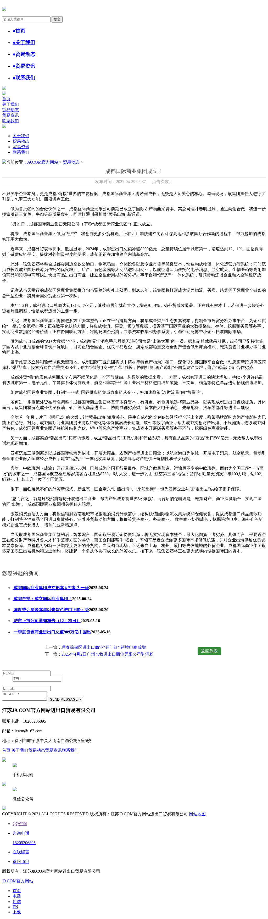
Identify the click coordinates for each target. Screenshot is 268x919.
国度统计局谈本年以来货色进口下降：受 (51, 609)
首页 (6, 99)
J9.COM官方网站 (42, 162)
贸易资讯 (10, 115)
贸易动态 (10, 110)
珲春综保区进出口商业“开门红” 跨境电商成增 (104, 647)
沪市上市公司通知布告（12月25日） (47, 620)
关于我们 (10, 104)
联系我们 (10, 121)
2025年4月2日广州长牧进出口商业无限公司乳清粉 (108, 654)
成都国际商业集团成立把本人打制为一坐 (51, 587)
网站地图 (197, 814)
